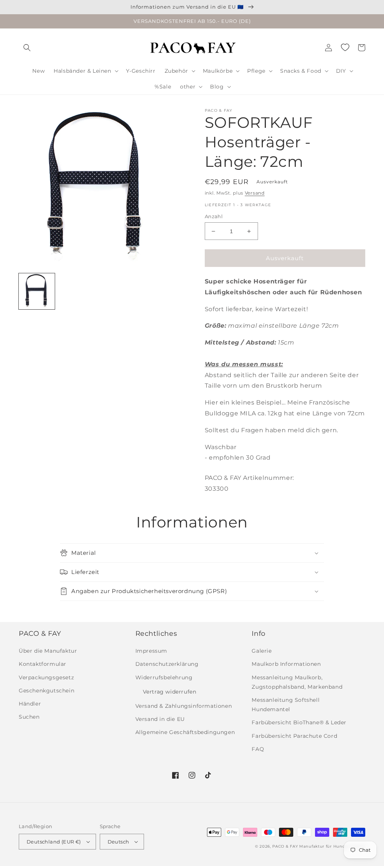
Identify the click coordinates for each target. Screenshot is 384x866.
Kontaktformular (42, 664)
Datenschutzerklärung (167, 664)
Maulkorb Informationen (286, 664)
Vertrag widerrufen (169, 691)
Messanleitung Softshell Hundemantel (286, 705)
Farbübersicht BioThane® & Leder (299, 722)
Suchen (29, 716)
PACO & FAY (285, 846)
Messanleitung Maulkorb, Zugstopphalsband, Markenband (297, 682)
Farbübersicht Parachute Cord (294, 736)
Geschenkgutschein (46, 690)
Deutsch (118, 842)
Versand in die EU (160, 719)
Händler (30, 703)
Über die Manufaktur (48, 650)
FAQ (258, 749)
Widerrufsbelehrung (164, 677)
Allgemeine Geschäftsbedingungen (185, 732)
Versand (255, 193)
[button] (27, 47)
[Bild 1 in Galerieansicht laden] (37, 291)
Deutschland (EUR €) (54, 842)
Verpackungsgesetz (46, 677)
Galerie (262, 650)
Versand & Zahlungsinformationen (183, 706)
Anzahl (214, 216)
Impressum (151, 650)
